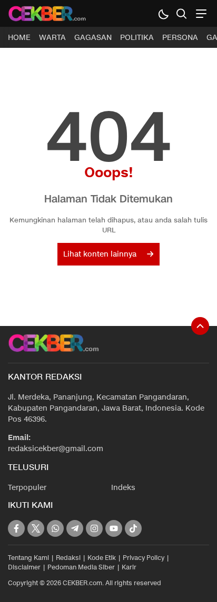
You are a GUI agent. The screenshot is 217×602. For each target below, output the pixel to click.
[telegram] (74, 528)
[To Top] (200, 326)
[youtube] (113, 528)
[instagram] (94, 528)
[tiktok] (133, 528)
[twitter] (35, 528)
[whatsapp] (55, 528)
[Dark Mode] (163, 13)
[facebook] (16, 528)
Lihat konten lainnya (99, 254)
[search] (181, 13)
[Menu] (200, 13)
